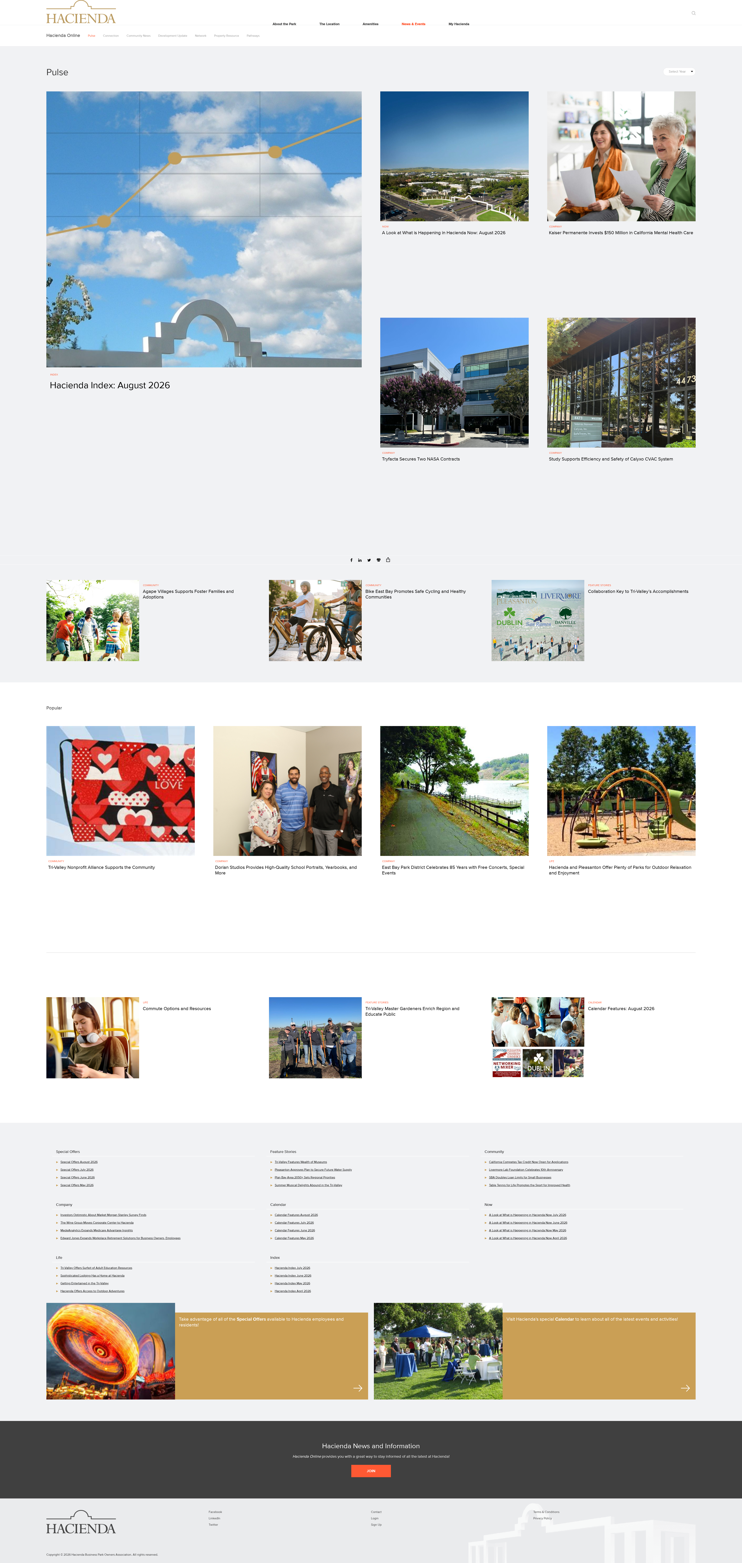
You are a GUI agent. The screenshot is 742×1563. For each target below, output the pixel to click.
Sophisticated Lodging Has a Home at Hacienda (92, 1275)
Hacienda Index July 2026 (292, 1268)
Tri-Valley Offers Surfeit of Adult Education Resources (96, 1268)
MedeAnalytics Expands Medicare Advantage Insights (96, 1230)
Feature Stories (599, 585)
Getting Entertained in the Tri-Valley (84, 1283)
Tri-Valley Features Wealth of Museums (301, 1162)
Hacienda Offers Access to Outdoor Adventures (92, 1291)
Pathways (253, 35)
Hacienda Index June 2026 (293, 1275)
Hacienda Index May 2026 (292, 1283)
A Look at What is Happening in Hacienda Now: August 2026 (443, 233)
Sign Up (376, 1524)
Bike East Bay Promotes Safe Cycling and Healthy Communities (415, 594)
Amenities (371, 24)
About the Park (284, 24)
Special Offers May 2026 (77, 1185)
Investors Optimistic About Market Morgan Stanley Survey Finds (103, 1215)
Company (555, 226)
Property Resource (226, 35)
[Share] (388, 561)
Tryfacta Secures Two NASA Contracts (421, 459)
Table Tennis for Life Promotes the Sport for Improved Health (529, 1185)
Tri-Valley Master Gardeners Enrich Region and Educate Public (412, 1011)
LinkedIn (214, 1518)
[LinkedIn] (359, 560)
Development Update (172, 35)
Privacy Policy (542, 1518)
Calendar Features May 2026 (294, 1238)
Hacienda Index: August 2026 (110, 385)
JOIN (371, 1471)
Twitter (213, 1524)
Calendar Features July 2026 (294, 1222)
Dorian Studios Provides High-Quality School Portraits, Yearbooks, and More (286, 870)
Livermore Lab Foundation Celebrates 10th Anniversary (526, 1169)
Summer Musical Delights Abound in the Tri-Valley (308, 1185)
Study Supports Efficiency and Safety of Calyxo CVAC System (611, 459)
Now (385, 226)
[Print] (378, 560)
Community (151, 585)
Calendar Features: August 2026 (621, 1008)
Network (200, 35)
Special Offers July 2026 (77, 1169)
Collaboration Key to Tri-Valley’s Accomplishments (638, 591)
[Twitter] (369, 560)
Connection (111, 35)
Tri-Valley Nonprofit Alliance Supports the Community (101, 867)
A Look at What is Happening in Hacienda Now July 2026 (527, 1215)
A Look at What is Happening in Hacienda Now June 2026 (528, 1222)
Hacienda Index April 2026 (293, 1291)
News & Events (413, 24)
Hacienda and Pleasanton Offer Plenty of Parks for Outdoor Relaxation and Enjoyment (620, 870)
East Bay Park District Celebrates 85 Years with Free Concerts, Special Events (453, 870)
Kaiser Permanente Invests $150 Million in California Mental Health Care (621, 233)
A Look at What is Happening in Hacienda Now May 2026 (527, 1230)
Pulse (91, 35)
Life (551, 861)
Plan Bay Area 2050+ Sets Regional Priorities (305, 1177)
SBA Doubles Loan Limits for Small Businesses (520, 1177)
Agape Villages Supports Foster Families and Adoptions (188, 594)
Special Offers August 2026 (79, 1162)
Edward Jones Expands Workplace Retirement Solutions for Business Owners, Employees (120, 1238)
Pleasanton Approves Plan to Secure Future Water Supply (313, 1169)
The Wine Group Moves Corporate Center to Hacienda (97, 1222)
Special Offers (68, 1152)
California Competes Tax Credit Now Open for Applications (528, 1162)
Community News (139, 35)
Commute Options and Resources (177, 1008)
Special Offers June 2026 (77, 1177)
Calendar (595, 1002)
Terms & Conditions (546, 1512)
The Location (329, 24)
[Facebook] (351, 560)
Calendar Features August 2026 (296, 1215)
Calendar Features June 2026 (295, 1230)
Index (54, 374)
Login (375, 1518)
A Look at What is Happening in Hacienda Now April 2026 (528, 1238)
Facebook (215, 1512)
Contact (376, 1512)
